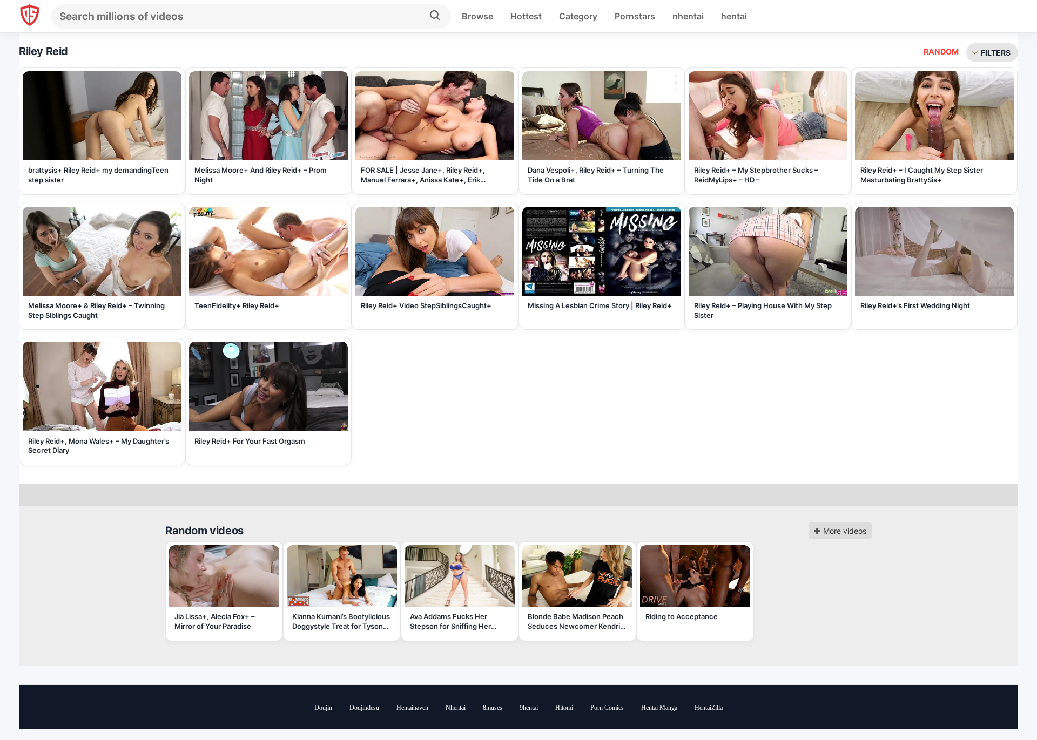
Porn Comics (607, 707)
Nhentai (456, 707)
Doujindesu (364, 707)
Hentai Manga (659, 707)
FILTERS (996, 52)
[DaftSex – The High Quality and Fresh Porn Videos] (30, 16)
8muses (492, 707)
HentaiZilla (709, 707)
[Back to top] (999, 703)
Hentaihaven (412, 707)
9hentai (529, 707)
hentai (734, 16)
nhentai (688, 16)
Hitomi (564, 707)
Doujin (323, 707)
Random (941, 51)
